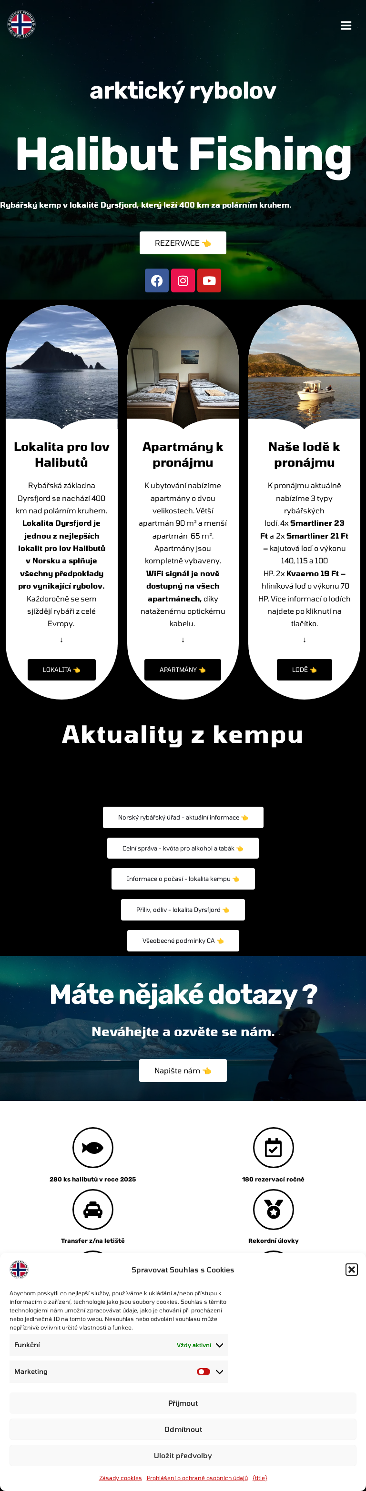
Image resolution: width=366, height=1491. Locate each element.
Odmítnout (183, 1429)
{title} (260, 1477)
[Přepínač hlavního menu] (346, 25)
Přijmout (183, 1403)
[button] (351, 1269)
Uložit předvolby (183, 1455)
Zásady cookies (120, 1477)
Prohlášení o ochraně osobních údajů (197, 1477)
